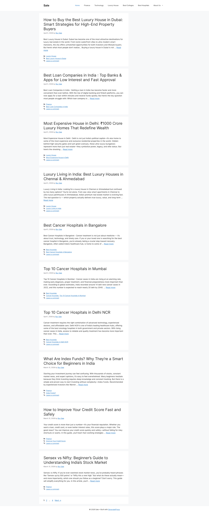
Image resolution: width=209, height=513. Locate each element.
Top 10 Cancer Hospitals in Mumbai (75, 268)
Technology (99, 5)
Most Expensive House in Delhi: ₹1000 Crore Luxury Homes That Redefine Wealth (83, 125)
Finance (87, 5)
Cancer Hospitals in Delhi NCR (57, 342)
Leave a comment (52, 61)
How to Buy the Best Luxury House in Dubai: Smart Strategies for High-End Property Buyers (83, 24)
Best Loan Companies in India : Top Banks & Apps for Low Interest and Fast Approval (83, 77)
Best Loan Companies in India (57, 107)
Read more (94, 98)
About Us (157, 5)
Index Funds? (51, 393)
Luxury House (113, 5)
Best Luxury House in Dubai (56, 58)
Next (58, 500)
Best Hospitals (143, 5)
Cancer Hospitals (52, 296)
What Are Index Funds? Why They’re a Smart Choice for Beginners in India (83, 361)
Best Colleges (128, 5)
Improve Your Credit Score (56, 441)
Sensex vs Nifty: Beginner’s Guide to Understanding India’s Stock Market (76, 460)
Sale (46, 5)
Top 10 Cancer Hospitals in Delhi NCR (77, 312)
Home (77, 5)
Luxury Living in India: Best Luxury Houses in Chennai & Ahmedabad (83, 176)
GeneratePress (114, 509)
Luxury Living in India (53, 208)
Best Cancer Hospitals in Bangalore (75, 225)
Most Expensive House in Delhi (57, 157)
